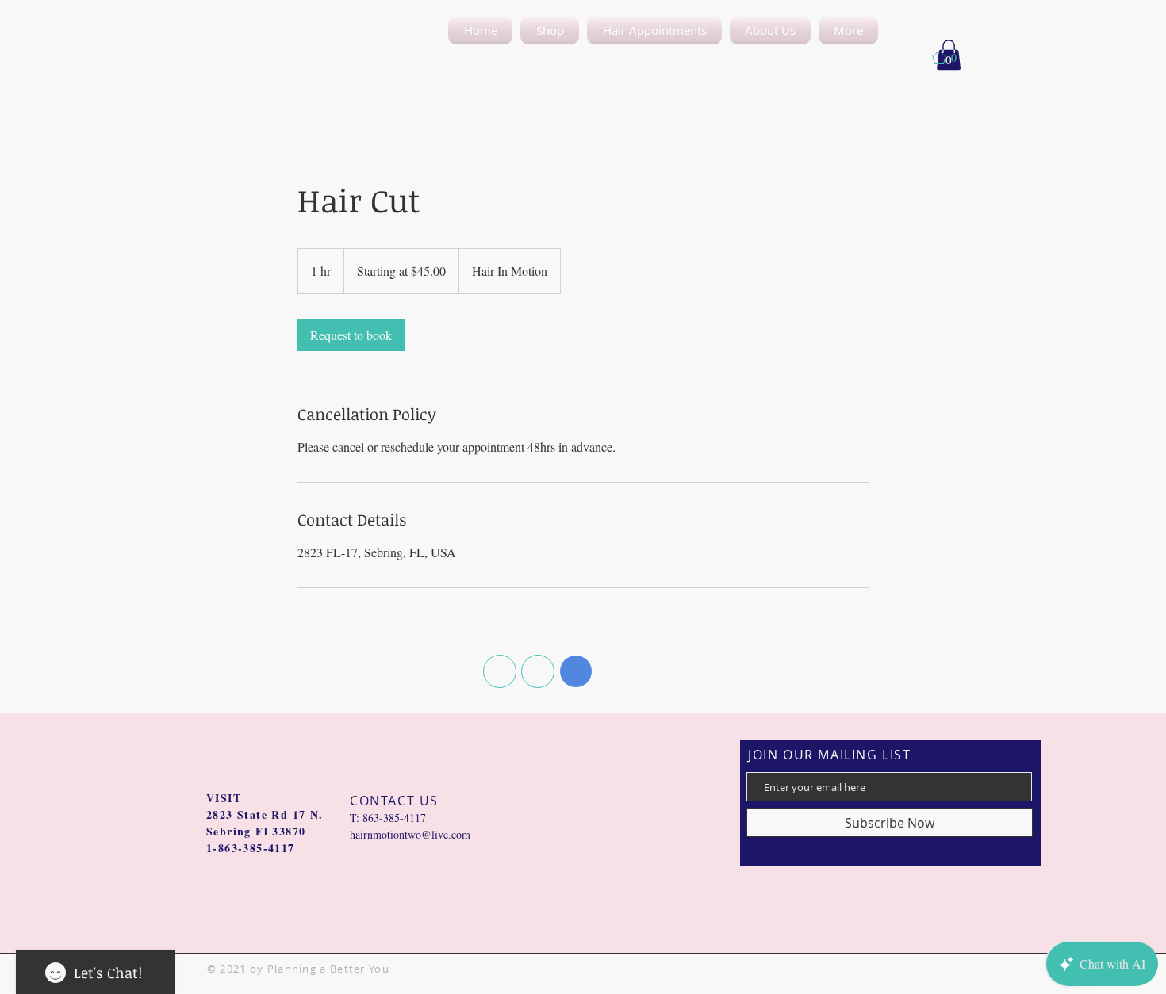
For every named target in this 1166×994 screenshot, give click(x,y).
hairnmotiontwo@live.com (410, 834)
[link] (351, 335)
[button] (770, 30)
